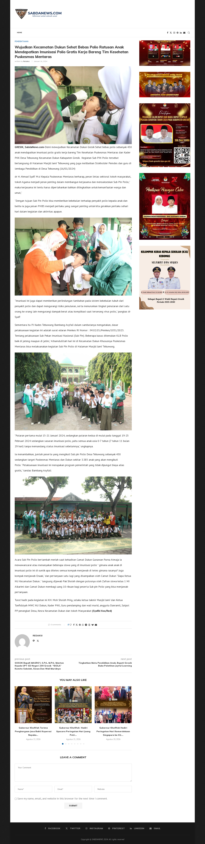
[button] (18, 715)
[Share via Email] (96, 624)
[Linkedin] (181, 32)
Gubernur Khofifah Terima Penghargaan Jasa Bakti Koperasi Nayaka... (33, 731)
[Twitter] (171, 32)
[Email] (184, 32)
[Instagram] (174, 32)
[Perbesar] (186, 44)
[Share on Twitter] (77, 624)
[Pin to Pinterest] (80, 624)
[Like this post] (70, 624)
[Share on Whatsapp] (83, 624)
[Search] (188, 32)
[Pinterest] (177, 32)
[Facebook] (167, 32)
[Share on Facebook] (73, 624)
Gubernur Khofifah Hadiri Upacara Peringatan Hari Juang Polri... (73, 731)
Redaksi (26, 61)
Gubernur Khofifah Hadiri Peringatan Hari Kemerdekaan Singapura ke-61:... (113, 731)
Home (19, 32)
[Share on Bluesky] (93, 624)
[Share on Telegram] (86, 624)
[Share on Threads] (89, 624)
